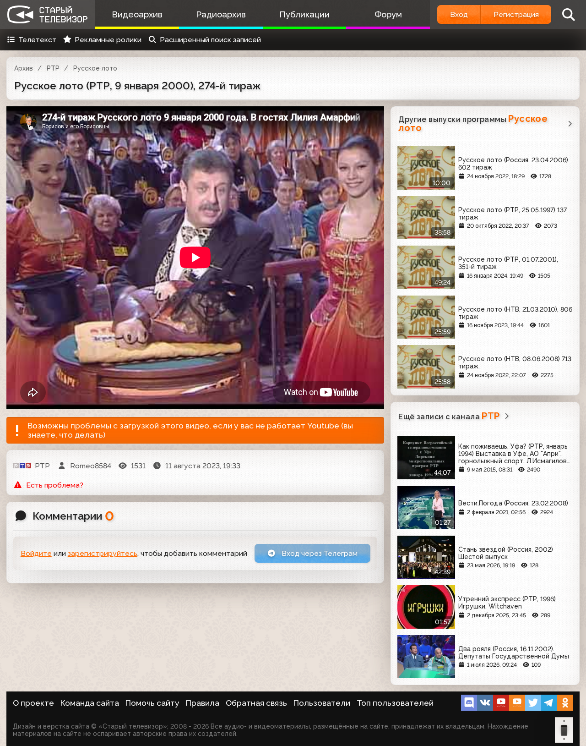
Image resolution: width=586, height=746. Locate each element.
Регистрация (516, 14)
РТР (53, 68)
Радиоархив (221, 14)
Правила (202, 703)
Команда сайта (89, 703)
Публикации (304, 14)
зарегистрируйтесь (102, 553)
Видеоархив (137, 14)
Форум (388, 14)
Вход (459, 14)
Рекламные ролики (108, 39)
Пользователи (321, 703)
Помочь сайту (152, 703)
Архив (23, 68)
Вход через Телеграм (319, 553)
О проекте (33, 703)
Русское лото (95, 68)
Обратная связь (256, 703)
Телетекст (37, 39)
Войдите (36, 553)
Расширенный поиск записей (210, 39)
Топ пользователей (395, 703)
